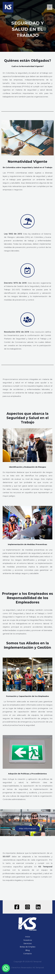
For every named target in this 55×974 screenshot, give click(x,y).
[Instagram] (27, 907)
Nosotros (27, 940)
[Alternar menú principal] (49, 7)
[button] (6, 968)
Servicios (27, 943)
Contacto (27, 953)
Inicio (27, 937)
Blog (27, 950)
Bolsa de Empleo (27, 947)
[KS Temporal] (8, 7)
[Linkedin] (38, 907)
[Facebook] (16, 907)
